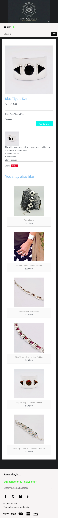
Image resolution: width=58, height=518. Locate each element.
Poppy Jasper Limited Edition (29, 403)
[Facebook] (6, 496)
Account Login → (12, 474)
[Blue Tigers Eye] (29, 70)
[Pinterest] (28, 496)
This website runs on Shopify (16, 507)
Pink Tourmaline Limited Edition (29, 357)
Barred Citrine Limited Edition (29, 266)
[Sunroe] (29, 3)
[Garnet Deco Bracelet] (29, 292)
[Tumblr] (13, 496)
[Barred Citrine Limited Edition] (29, 246)
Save (15, 166)
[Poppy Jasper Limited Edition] (29, 383)
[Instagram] (20, 496)
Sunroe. (14, 503)
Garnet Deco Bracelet (29, 311)
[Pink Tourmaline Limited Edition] (29, 338)
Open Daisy (29, 220)
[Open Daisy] (29, 201)
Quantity (8, 119)
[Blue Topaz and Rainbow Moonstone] (29, 429)
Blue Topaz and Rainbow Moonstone (29, 448)
